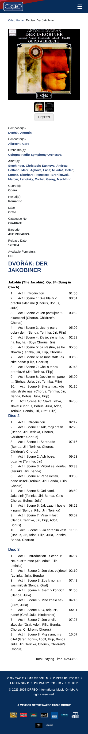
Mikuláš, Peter (62, 170)
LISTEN (44, 117)
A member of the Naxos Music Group (44, 705)
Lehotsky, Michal (32, 179)
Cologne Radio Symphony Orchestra (34, 154)
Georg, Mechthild (58, 179)
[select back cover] (49, 107)
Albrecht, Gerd (18, 143)
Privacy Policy (49, 683)
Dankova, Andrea (54, 165)
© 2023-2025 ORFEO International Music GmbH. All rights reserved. (44, 692)
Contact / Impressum (28, 678)
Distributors (66, 678)
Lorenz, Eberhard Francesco (29, 174)
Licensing (20, 683)
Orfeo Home (16, 20)
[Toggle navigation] (79, 6)
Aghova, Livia (40, 170)
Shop (73, 683)
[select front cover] (39, 107)
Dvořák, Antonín (20, 132)
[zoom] (44, 64)
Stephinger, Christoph (24, 165)
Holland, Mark (18, 170)
